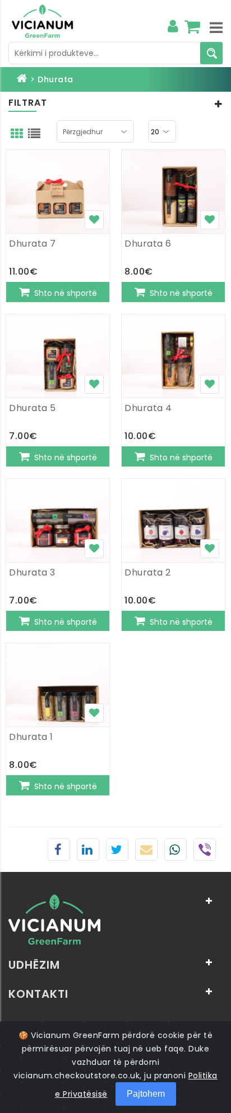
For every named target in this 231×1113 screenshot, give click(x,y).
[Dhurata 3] (57, 520)
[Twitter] (116, 851)
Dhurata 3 (32, 573)
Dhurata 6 (148, 244)
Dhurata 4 (148, 408)
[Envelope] (146, 851)
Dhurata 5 (32, 408)
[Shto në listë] (94, 219)
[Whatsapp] (175, 851)
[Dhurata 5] (57, 356)
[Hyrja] (173, 26)
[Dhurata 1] (57, 685)
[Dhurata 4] (173, 356)
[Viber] (204, 852)
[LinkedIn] (87, 851)
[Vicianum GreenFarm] (58, 21)
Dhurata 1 (31, 737)
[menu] (216, 27)
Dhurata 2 (147, 573)
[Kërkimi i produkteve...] (211, 53)
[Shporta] (194, 25)
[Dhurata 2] (173, 520)
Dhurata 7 (32, 244)
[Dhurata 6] (173, 191)
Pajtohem (146, 1093)
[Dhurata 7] (57, 191)
